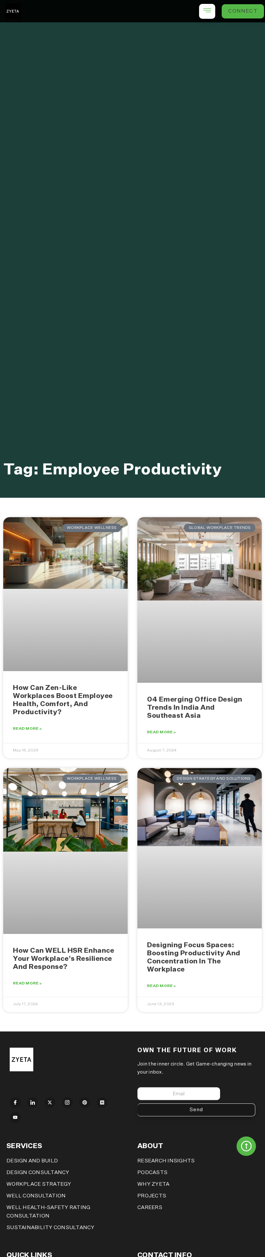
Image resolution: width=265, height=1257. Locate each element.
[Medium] (102, 1102)
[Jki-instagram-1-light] (67, 1102)
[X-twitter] (50, 1102)
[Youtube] (15, 1117)
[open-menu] (207, 11)
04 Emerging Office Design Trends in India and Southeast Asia (194, 707)
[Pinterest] (84, 1102)
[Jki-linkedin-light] (32, 1102)
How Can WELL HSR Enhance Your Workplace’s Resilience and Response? (63, 959)
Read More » (27, 729)
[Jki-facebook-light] (15, 1102)
